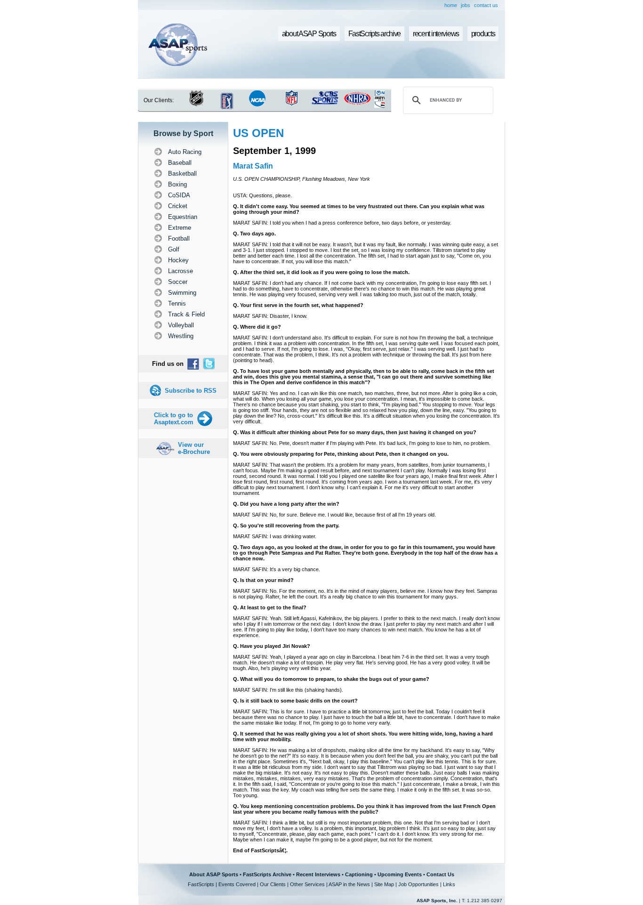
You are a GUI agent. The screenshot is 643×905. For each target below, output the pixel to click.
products (483, 34)
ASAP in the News (349, 884)
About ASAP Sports (213, 874)
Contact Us (440, 874)
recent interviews (436, 34)
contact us (486, 5)
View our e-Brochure (194, 448)
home (450, 5)
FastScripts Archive (267, 874)
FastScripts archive (374, 34)
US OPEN (258, 133)
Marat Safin (253, 166)
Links (449, 884)
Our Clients (273, 884)
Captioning (359, 874)
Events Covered (237, 884)
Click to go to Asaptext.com (173, 419)
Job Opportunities (418, 884)
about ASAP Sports (309, 34)
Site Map (384, 884)
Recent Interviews (318, 874)
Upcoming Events (400, 874)
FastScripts (201, 884)
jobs (465, 5)
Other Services (307, 884)
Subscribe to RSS (191, 390)
